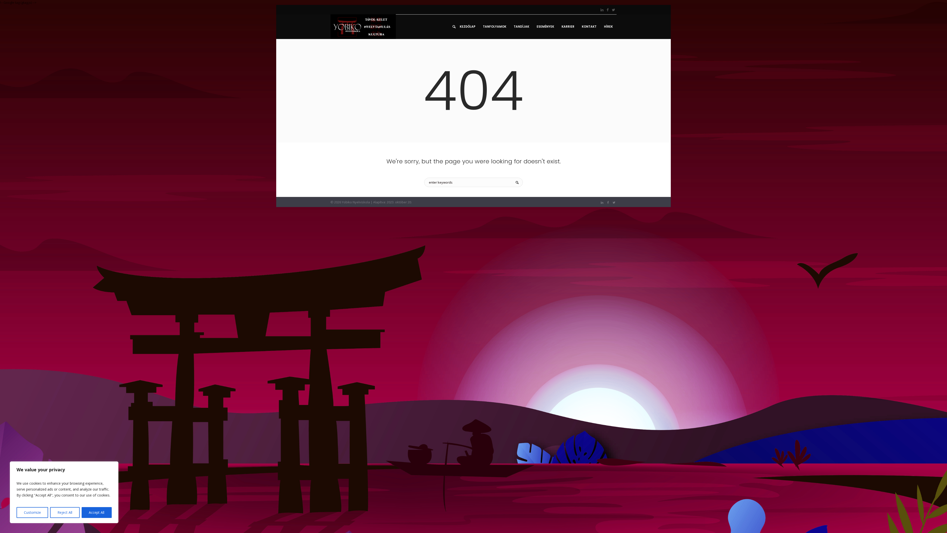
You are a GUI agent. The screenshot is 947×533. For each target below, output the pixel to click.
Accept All (96, 512)
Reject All (64, 512)
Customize (32, 512)
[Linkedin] (602, 9)
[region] (64, 492)
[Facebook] (607, 9)
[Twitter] (613, 9)
